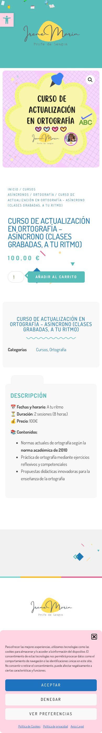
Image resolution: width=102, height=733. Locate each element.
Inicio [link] (13, 189)
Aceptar (51, 684)
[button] (94, 636)
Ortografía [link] (43, 195)
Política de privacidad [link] (55, 726)
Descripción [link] (27, 380)
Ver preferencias (51, 713)
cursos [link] (42, 349)
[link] (7, 20)
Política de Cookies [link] (29, 726)
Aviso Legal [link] (77, 726)
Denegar (51, 699)
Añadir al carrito (56, 277)
